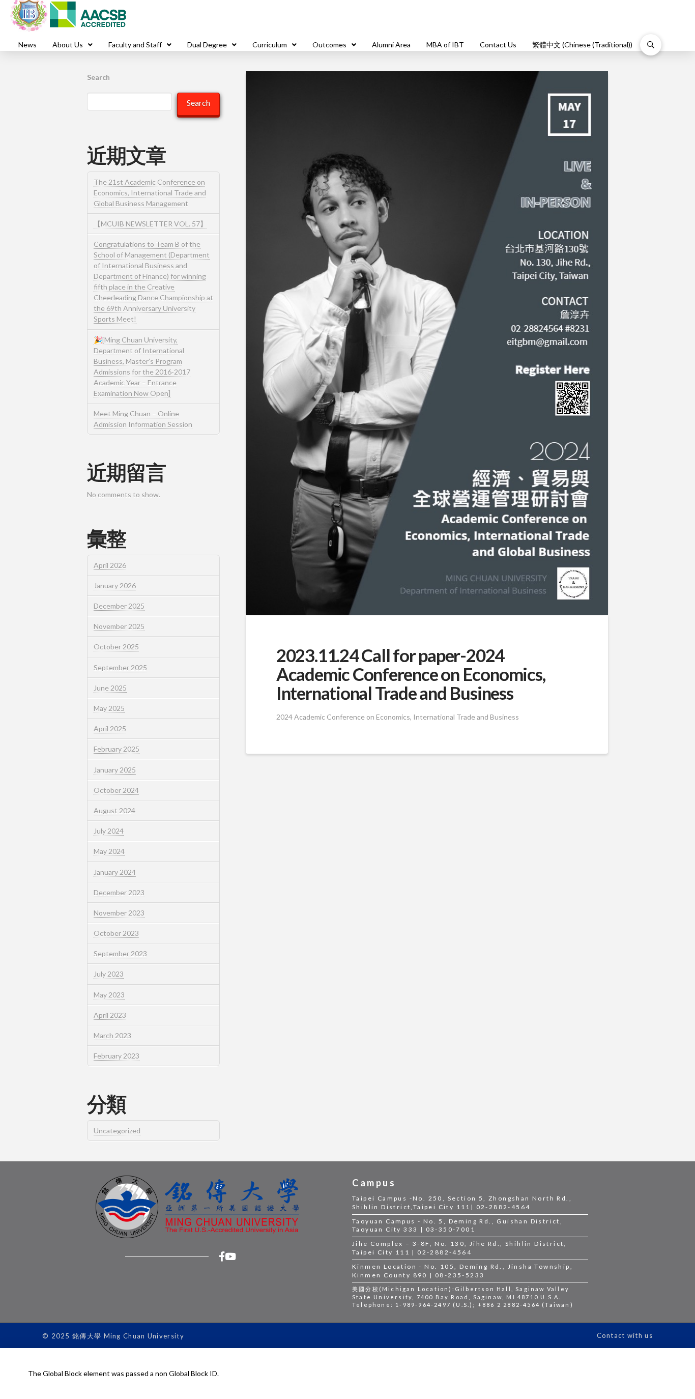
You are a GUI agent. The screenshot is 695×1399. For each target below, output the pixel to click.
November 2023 (119, 912)
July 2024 (109, 830)
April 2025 (110, 728)
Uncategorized (117, 1130)
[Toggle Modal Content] (650, 44)
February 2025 (116, 749)
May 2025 (109, 708)
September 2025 (120, 667)
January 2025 (115, 769)
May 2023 (109, 994)
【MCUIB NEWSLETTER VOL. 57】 (150, 223)
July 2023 (109, 973)
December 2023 (119, 892)
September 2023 (120, 953)
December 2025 (119, 606)
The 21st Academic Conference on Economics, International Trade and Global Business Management (150, 193)
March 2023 (112, 1035)
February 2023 (116, 1055)
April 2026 (110, 565)
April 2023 (110, 1015)
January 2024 (115, 872)
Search (98, 77)
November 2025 (119, 626)
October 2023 (116, 933)
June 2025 (110, 687)
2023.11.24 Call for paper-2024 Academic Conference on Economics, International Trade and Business (410, 673)
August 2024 (114, 810)
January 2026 (115, 585)
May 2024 (109, 851)
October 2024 (116, 790)
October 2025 (116, 646)
